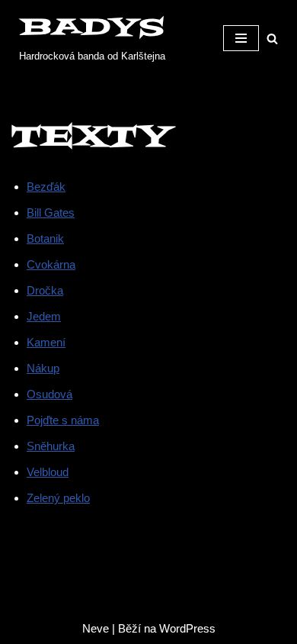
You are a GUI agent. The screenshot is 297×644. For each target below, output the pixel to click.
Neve (95, 628)
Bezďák (46, 186)
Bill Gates (51, 212)
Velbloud (48, 471)
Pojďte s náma (63, 420)
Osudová (49, 394)
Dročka (45, 290)
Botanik (45, 238)
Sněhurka (51, 446)
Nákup (43, 368)
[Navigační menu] (241, 38)
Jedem (44, 316)
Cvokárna (51, 264)
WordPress (187, 628)
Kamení (46, 342)
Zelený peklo (58, 497)
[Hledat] (272, 38)
